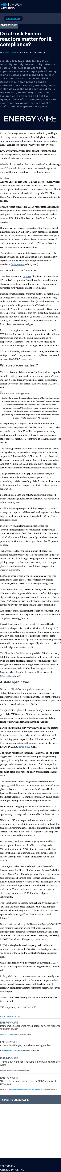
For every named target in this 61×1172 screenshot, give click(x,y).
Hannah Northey (33, 1090)
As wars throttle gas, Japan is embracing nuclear (25, 1045)
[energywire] (9, 1022)
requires (27, 276)
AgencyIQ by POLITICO (12, 1169)
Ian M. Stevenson (19, 1090)
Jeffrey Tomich (11, 53)
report (7, 448)
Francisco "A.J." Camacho (12, 1051)
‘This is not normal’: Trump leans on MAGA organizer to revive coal (28, 1082)
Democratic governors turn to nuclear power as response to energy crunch (30, 1027)
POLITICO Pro (7, 1166)
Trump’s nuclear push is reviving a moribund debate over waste (30, 1063)
